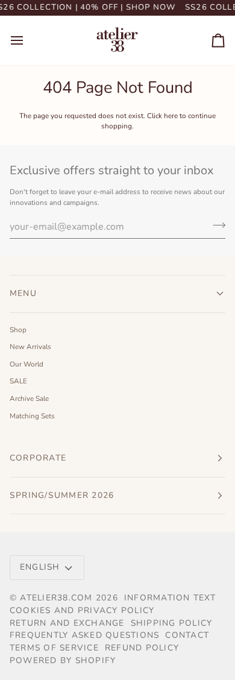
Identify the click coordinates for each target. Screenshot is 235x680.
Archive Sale (29, 398)
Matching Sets (32, 416)
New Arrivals (30, 346)
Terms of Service (54, 647)
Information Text (170, 597)
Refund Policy (142, 647)
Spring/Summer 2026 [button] (64, 495)
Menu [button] (23, 293)
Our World (26, 364)
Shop (18, 330)
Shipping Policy (172, 623)
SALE (18, 381)
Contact (187, 635)
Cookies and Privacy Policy (82, 610)
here (171, 116)
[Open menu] (28, 40)
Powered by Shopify (63, 660)
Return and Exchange (67, 623)
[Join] (215, 225)
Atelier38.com (56, 597)
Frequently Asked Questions (84, 635)
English (40, 567)
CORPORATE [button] (38, 458)
